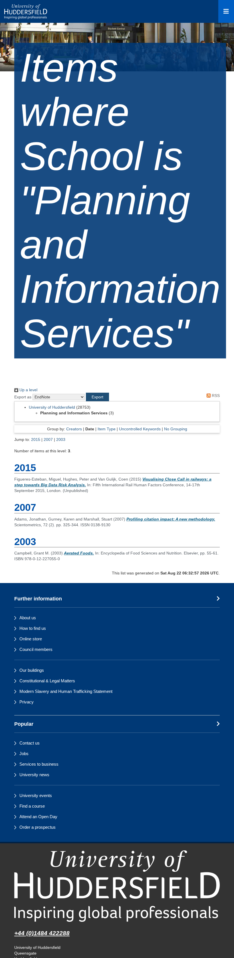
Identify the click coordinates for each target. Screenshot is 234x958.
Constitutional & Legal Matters (47, 680)
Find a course (32, 806)
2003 (60, 439)
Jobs (24, 753)
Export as (22, 397)
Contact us (29, 743)
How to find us (32, 628)
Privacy (26, 701)
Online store (30, 638)
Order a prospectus (37, 827)
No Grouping (175, 429)
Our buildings (31, 670)
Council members (36, 649)
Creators (74, 429)
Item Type (107, 429)
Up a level (27, 390)
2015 (35, 439)
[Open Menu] (226, 11)
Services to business (38, 764)
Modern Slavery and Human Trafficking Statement (65, 691)
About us (27, 617)
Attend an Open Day (38, 816)
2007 (48, 439)
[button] (97, 397)
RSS (215, 395)
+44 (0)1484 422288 (42, 933)
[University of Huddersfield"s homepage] (117, 885)
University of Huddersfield (52, 407)
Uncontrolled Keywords (140, 429)
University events (35, 795)
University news (34, 774)
